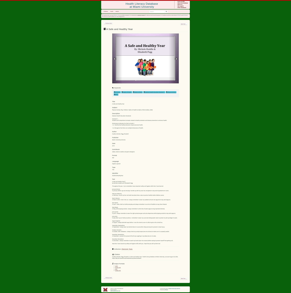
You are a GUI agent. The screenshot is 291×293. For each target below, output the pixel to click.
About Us (179, 4)
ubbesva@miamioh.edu (115, 290)
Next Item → (184, 24)
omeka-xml (118, 270)
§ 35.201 (179, 15)
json (116, 269)
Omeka (166, 289)
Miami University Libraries (174, 288)
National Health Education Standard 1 (155, 92)
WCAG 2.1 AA (116, 15)
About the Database (182, 3)
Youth (111, 11)
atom (116, 266)
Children (106, 11)
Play (117, 94)
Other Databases (181, 7)
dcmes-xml (118, 267)
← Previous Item (108, 23)
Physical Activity (172, 92)
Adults (117, 11)
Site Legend (180, 6)
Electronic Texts (127, 249)
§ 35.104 (184, 15)
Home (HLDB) (181, 1)
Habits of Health (127, 92)
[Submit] (166, 11)
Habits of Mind (138, 92)
